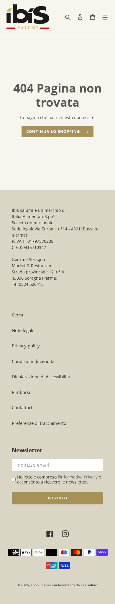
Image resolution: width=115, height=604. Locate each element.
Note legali (22, 330)
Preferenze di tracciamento (39, 423)
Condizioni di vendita (33, 361)
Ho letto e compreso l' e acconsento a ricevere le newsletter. (59, 479)
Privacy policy (26, 346)
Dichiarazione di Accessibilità (41, 376)
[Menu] (105, 16)
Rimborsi (21, 392)
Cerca (17, 315)
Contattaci (22, 407)
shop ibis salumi (44, 585)
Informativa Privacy (79, 477)
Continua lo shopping (53, 131)
